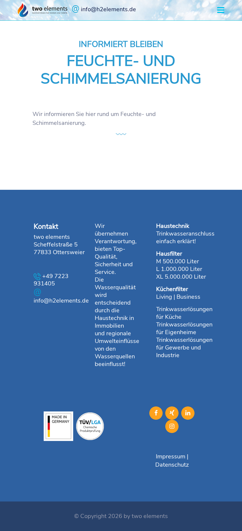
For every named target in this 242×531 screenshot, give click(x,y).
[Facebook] (156, 413)
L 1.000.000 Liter (179, 269)
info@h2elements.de (60, 295)
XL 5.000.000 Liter (181, 277)
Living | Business (178, 297)
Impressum (170, 456)
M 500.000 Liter (177, 261)
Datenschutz (172, 465)
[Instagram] (172, 426)
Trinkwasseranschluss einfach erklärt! (185, 237)
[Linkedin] (187, 413)
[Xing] (172, 413)
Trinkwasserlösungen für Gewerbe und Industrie (184, 347)
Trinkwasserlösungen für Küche (184, 313)
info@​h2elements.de (104, 8)
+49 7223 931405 (51, 280)
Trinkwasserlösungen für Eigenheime (184, 328)
